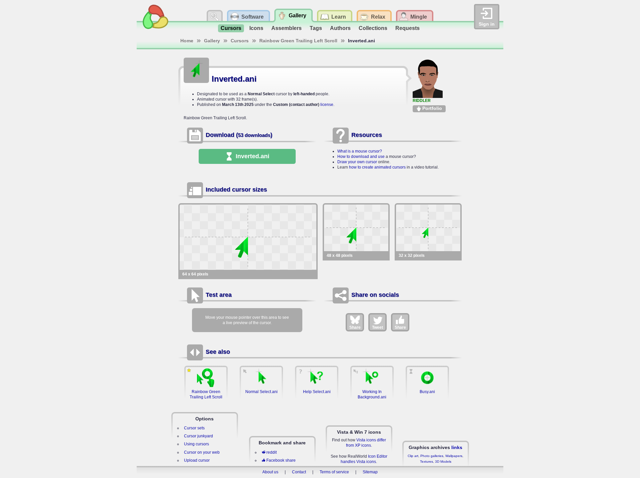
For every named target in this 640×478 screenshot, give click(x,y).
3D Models (443, 461)
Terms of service (334, 472)
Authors (340, 28)
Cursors (231, 28)
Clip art (413, 456)
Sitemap (370, 472)
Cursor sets (194, 428)
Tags (316, 28)
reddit (271, 452)
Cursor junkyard (198, 436)
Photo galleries (431, 456)
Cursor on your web (202, 452)
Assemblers (286, 28)
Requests (407, 28)
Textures (426, 461)
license (326, 104)
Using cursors (196, 444)
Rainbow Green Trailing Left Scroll (298, 40)
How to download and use (361, 156)
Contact (299, 472)
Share (355, 327)
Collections (373, 28)
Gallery (212, 40)
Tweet (377, 327)
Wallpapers (453, 456)
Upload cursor (197, 460)
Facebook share (281, 460)
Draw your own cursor (357, 162)
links (456, 447)
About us (270, 472)
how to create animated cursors (377, 167)
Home (186, 40)
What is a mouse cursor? (359, 151)
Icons (256, 28)
